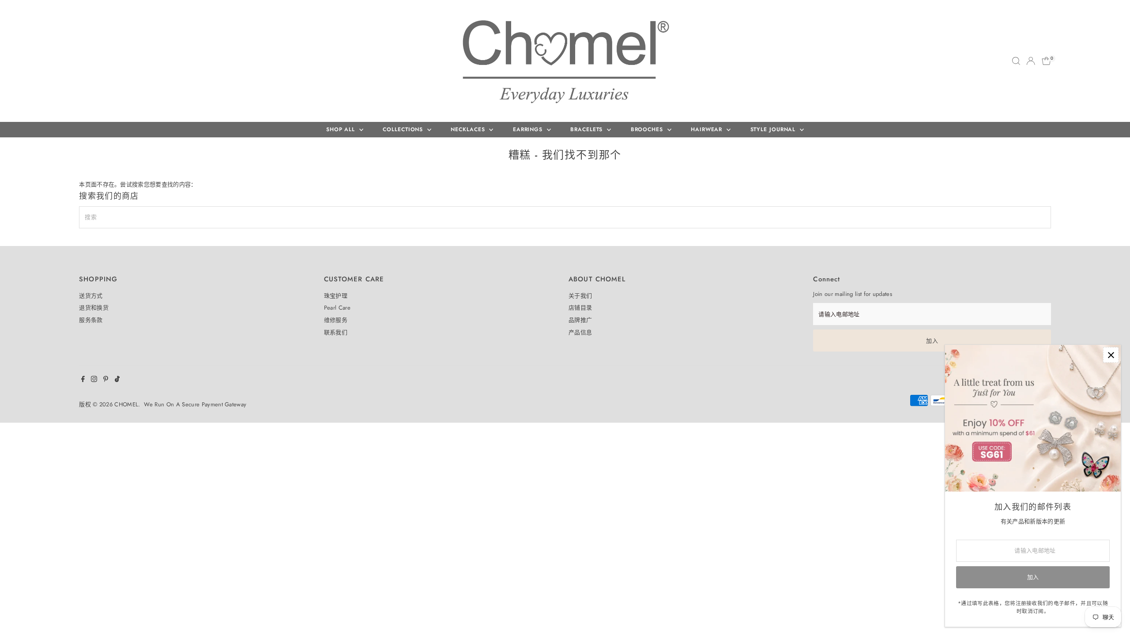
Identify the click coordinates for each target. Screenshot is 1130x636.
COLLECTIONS (404, 129)
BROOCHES (648, 129)
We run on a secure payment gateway (195, 404)
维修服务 (335, 320)
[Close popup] (1111, 355)
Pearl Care (337, 307)
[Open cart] (1046, 61)
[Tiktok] (117, 380)
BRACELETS (587, 129)
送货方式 (90, 296)
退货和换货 (94, 307)
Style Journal (774, 129)
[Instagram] (94, 380)
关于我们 (580, 296)
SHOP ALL (341, 129)
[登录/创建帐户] (1031, 61)
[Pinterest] (105, 380)
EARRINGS (529, 129)
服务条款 (90, 320)
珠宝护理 (335, 296)
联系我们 (335, 332)
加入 (932, 341)
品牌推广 (580, 320)
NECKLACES (469, 129)
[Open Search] (1016, 61)
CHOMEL (126, 404)
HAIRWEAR (707, 129)
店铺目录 (580, 307)
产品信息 (580, 332)
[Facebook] (83, 380)
